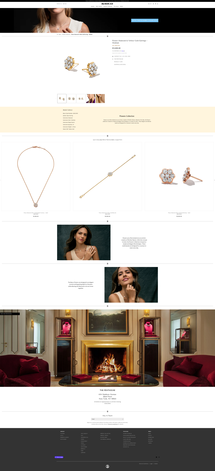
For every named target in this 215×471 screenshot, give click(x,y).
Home (60, 34)
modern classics (64, 437)
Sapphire (83, 452)
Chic (82, 435)
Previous (0, 180)
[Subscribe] (122, 419)
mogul (82, 443)
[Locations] (155, 3)
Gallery (150, 439)
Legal (151, 463)
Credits (156, 463)
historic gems (103, 437)
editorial (150, 441)
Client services (127, 439)
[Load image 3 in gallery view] (81, 98)
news (149, 433)
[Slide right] (106, 98)
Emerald (83, 448)
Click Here (107, 403)
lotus (61, 435)
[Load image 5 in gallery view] (100, 98)
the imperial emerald (105, 439)
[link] (107, 3)
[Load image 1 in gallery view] (61, 98)
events (150, 435)
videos (150, 443)
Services (65, 3)
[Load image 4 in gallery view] (90, 98)
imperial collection (105, 433)
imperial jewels (104, 435)
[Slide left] (56, 98)
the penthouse (126, 441)
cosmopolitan (84, 437)
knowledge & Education (129, 435)
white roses (63, 439)
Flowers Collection (66, 34)
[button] (93, 7)
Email (93, 419)
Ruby (82, 450)
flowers (62, 433)
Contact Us (59, 3)
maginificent (84, 441)
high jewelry (84, 433)
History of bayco (127, 433)
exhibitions (151, 437)
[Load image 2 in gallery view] (71, 98)
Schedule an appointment (129, 443)
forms (82, 439)
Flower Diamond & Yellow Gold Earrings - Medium (81, 34)
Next (214, 180)
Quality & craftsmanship (129, 437)
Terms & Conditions (113, 424)
